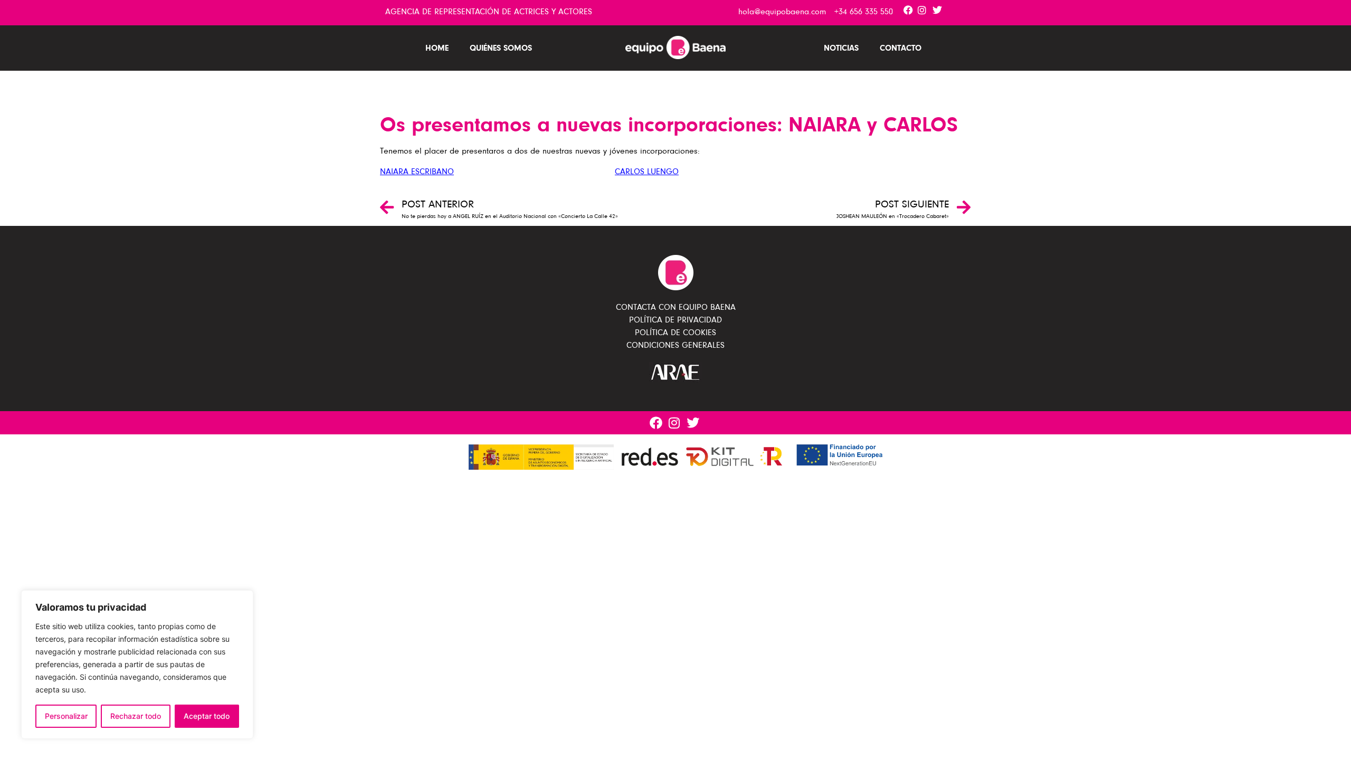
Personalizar (66, 715)
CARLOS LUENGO (647, 171)
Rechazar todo (135, 715)
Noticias (841, 48)
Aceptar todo (207, 715)
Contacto (900, 48)
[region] (137, 664)
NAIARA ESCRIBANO (417, 171)
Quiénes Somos (501, 48)
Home (437, 48)
